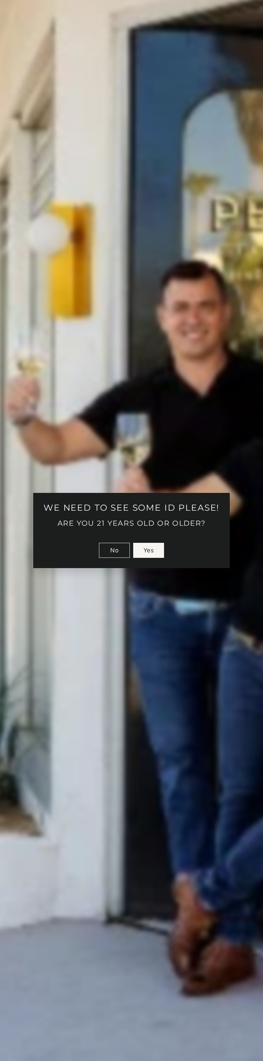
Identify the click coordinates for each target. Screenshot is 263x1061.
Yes (148, 550)
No (114, 550)
